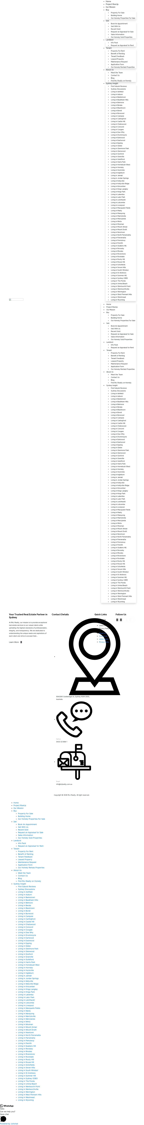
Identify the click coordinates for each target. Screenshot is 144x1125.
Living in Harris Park (118, 162)
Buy (107, 10)
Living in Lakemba (117, 194)
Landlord (109, 40)
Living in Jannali (117, 175)
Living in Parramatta (118, 238)
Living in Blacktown (118, 108)
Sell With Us (115, 26)
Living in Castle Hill (118, 121)
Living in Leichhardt (118, 200)
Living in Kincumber (118, 186)
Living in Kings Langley (119, 189)
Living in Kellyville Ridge (120, 183)
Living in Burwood (117, 113)
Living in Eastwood (118, 140)
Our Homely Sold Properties (121, 37)
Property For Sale (117, 13)
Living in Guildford (118, 159)
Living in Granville (117, 156)
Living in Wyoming (118, 300)
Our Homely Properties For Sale (123, 18)
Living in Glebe (116, 146)
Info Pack (114, 43)
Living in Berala (116, 105)
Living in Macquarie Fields (120, 208)
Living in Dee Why (118, 132)
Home (108, 304)
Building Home (116, 15)
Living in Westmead (118, 297)
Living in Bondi (116, 110)
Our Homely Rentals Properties (123, 67)
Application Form (117, 64)
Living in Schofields (118, 265)
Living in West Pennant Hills (121, 294)
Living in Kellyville (117, 181)
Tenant (109, 48)
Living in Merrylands (118, 219)
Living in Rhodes (117, 251)
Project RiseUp (112, 307)
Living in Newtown (118, 232)
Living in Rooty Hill (118, 259)
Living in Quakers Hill (118, 246)
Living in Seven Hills (118, 267)
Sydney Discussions (118, 89)
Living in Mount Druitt (119, 229)
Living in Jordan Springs (120, 178)
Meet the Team (117, 73)
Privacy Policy (104, 628)
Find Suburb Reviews (119, 86)
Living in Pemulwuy (118, 240)
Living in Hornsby (117, 167)
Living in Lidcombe (118, 202)
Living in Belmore (117, 102)
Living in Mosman (117, 224)
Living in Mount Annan (119, 227)
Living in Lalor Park (118, 197)
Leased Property (117, 59)
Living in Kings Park (118, 192)
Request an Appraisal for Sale (122, 32)
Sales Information (117, 34)
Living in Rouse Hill (118, 262)
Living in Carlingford (118, 119)
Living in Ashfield (117, 92)
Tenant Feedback (117, 56)
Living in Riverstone (118, 254)
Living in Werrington (118, 292)
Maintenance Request (119, 62)
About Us (110, 70)
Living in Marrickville (118, 216)
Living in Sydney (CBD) (119, 278)
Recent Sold (115, 29)
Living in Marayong (118, 213)
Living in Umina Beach (119, 283)
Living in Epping (117, 143)
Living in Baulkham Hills (119, 100)
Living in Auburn (117, 94)
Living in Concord (117, 127)
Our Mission (110, 7)
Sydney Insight (112, 83)
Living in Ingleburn (118, 173)
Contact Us (115, 75)
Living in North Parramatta (121, 235)
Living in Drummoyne (119, 135)
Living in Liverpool (118, 205)
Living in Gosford (117, 154)
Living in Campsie (117, 116)
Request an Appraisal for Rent (122, 45)
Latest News (103, 625)
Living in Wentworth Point (120, 286)
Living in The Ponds (118, 281)
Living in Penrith (117, 243)
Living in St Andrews (118, 273)
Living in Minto (116, 221)
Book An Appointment (119, 24)
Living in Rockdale (118, 256)
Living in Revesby (117, 248)
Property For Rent (118, 51)
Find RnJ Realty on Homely (121, 81)
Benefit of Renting (118, 54)
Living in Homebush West (120, 165)
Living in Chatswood (118, 124)
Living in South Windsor (120, 270)
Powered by (9, 1124)
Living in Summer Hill (119, 275)
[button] (72, 1117)
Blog (112, 380)
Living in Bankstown (118, 97)
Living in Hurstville (118, 170)
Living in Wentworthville (120, 289)
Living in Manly (116, 211)
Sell (107, 21)
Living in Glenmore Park (120, 148)
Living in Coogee (117, 129)
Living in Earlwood (118, 138)
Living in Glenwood (118, 151)
